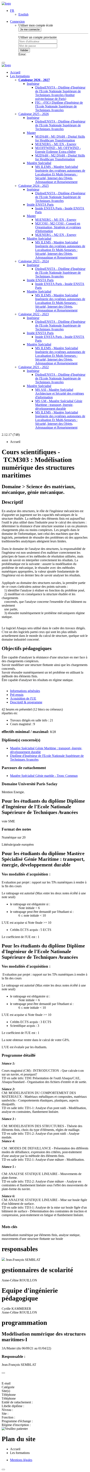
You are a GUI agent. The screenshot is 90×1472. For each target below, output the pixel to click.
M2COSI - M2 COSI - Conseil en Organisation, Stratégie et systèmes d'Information (58, 227)
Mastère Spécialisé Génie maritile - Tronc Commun (44, 775)
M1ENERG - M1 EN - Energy (55, 144)
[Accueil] (6, 3)
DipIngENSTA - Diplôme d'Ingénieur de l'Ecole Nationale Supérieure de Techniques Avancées (60, 125)
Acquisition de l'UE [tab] (23, 698)
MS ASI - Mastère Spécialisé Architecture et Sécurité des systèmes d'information (59, 393)
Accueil (15, 72)
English (23, 14)
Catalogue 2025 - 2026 (33, 114)
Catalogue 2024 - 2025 (33, 185)
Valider (24, 50)
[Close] (3, 1373)
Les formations (20, 76)
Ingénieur (33, 83)
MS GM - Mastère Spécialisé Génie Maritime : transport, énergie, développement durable (58, 404)
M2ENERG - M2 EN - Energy (55, 235)
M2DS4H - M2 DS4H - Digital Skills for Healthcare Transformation (60, 157)
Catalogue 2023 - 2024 (33, 261)
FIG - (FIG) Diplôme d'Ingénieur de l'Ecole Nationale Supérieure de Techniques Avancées (59, 106)
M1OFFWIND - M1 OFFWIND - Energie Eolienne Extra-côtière (58, 149)
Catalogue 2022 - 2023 (33, 314)
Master (31, 133)
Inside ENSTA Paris (40, 204)
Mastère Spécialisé (39, 163)
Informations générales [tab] (25, 691)
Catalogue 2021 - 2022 (33, 367)
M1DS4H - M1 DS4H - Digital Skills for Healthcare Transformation (60, 138)
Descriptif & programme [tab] (26, 702)
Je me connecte (30, 29)
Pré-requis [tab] (16, 694)
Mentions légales (21, 1460)
